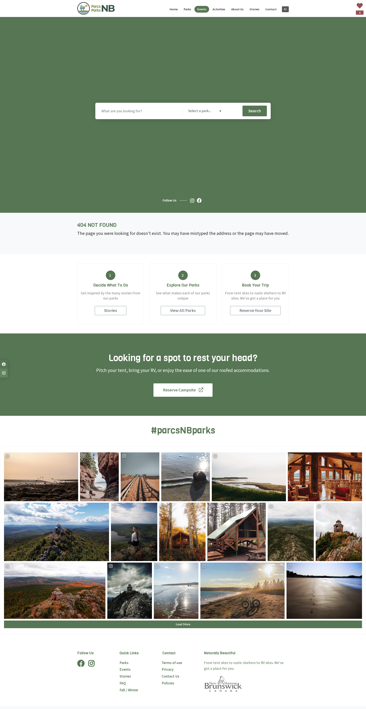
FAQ (123, 683)
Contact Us (170, 676)
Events (125, 669)
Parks (124, 662)
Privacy (168, 669)
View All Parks (183, 310)
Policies (168, 683)
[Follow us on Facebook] (200, 200)
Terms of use (172, 662)
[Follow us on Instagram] (193, 200)
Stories (110, 310)
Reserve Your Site (255, 310)
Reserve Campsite (179, 390)
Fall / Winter (129, 690)
